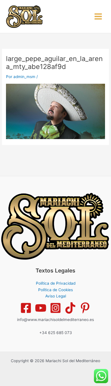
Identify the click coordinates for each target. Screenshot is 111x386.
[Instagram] (55, 308)
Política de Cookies (55, 290)
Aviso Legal (55, 296)
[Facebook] (26, 308)
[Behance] (70, 308)
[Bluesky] (85, 308)
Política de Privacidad (55, 283)
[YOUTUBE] (40, 308)
